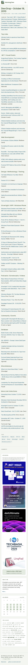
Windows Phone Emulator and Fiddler (12, 208)
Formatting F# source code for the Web (12, 146)
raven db (10, 635)
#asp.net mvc (5, 436)
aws (20, 624)
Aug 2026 (22, 597)
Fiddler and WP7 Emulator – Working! (11, 263)
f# (14, 628)
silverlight (8, 426)
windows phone (18, 643)
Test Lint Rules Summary (8, 201)
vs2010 (3, 426)
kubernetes (8, 632)
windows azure (11, 643)
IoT (9, 630)
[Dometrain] (14, 497)
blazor (10, 626)
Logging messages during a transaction (12, 346)
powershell (18, 633)
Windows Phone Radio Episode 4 (10, 225)
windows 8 (4, 643)
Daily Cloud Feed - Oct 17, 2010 (10, 411)
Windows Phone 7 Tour (7, 300)
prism (17, 426)
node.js (9, 633)
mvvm (13, 426)
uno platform (8, 639)
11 (10, 607)
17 (7, 609)
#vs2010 (21, 439)
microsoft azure (18, 632)
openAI (12, 633)
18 (10, 609)
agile (13, 623)
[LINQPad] (14, 562)
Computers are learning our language (12, 184)
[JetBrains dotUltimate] (14, 520)
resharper (18, 635)
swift (16, 637)
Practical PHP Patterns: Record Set (11, 165)
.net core (4, 623)
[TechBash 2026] (14, 544)
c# (13, 626)
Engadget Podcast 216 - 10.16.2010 (11, 303)
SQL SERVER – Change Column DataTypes (13, 340)
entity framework (9, 628)
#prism (3, 439)
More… (4, 591)
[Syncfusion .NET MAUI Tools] (14, 473)
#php (23, 436)
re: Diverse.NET (5, 64)
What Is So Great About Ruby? (9, 369)
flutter (16, 628)
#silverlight (15, 439)
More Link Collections (17, 27)
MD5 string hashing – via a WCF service (12, 67)
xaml (14, 644)
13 (17, 607)
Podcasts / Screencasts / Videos (11, 23)
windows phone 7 (16, 428)
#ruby (8, 439)
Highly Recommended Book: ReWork (11, 195)
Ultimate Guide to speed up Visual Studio (13, 37)
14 (20, 607)
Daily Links (15, 13)
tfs (18, 637)
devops (22, 626)
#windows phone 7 (7, 441)
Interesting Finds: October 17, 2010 (11, 394)
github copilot (5, 630)
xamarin (10, 644)
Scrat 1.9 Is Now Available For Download (12, 189)
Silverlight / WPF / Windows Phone (17, 21)
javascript (14, 630)
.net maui (9, 623)
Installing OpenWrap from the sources (12, 95)
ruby (9, 428)
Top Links (9, 17)
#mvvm (18, 436)
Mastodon (3, 661)
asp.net (4, 624)
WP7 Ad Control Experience (9, 210)
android (18, 623)
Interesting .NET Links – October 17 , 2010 (13, 418)
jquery (6, 428)
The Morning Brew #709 (8, 415)
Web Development (6, 19)
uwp (12, 639)
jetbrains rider (21, 630)
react (13, 635)
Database (16, 25)
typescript (22, 637)
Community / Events (7, 25)
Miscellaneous (5, 27)
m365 (12, 632)
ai (15, 623)
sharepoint (22, 635)
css (19, 626)
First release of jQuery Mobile (9, 140)
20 (17, 609)
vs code (4, 641)
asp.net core (9, 624)
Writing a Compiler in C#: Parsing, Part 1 (12, 73)
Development (22, 13)
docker (3, 628)
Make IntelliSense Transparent (10, 84)
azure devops (5, 626)
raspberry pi (5, 635)
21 (20, 609)
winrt (24, 643)
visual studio (17, 639)
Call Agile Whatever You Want (9, 175)
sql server (11, 637)
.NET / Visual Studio (19, 17)
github (20, 628)
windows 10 (13, 641)
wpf (6, 644)
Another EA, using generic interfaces (11, 43)
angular (22, 623)
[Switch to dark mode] (25, 2)
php (23, 428)
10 (7, 607)
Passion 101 (4, 180)
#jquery (12, 436)
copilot (16, 626)
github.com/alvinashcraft (14, 661)
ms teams (4, 633)
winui (3, 644)
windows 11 (18, 641)
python (22, 633)
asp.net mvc (15, 624)
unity (3, 639)
